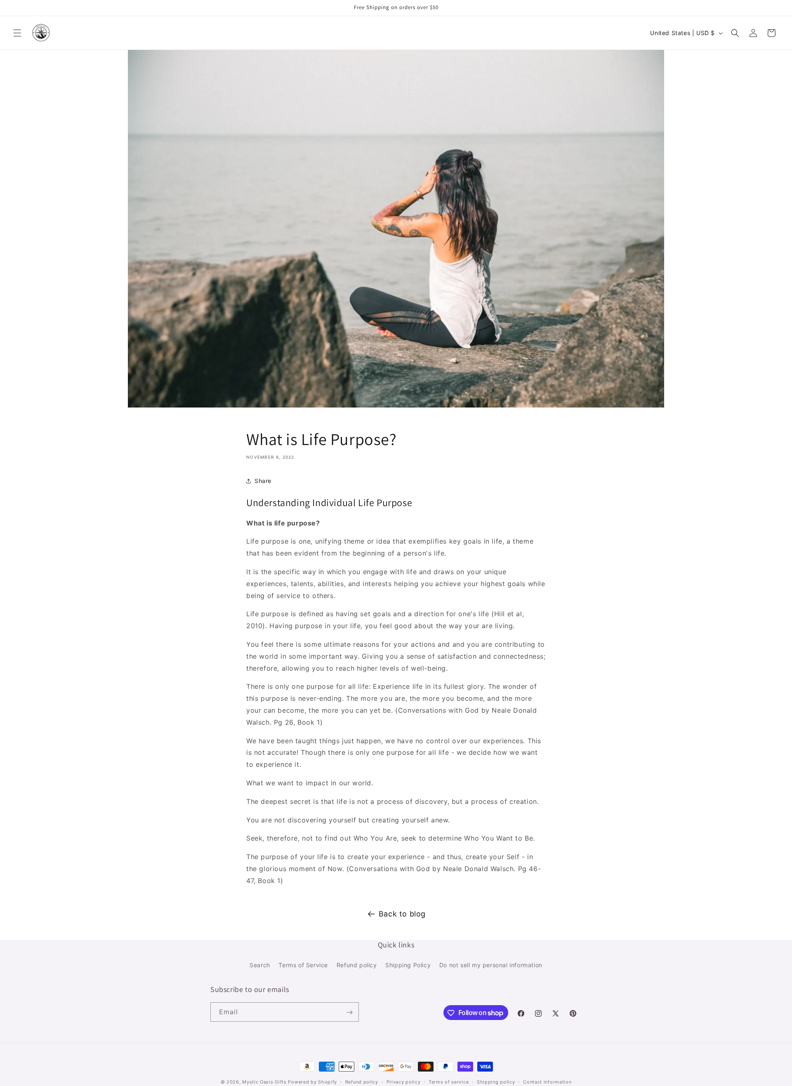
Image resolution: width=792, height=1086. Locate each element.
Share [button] (263, 480)
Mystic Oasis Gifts (264, 1082)
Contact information (547, 1081)
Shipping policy (496, 1081)
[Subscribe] (349, 1012)
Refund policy (357, 964)
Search (260, 964)
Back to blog (402, 913)
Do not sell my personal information (490, 964)
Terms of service (449, 1081)
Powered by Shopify (312, 1082)
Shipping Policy (408, 964)
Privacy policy (404, 1081)
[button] (17, 33)
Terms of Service (303, 964)
